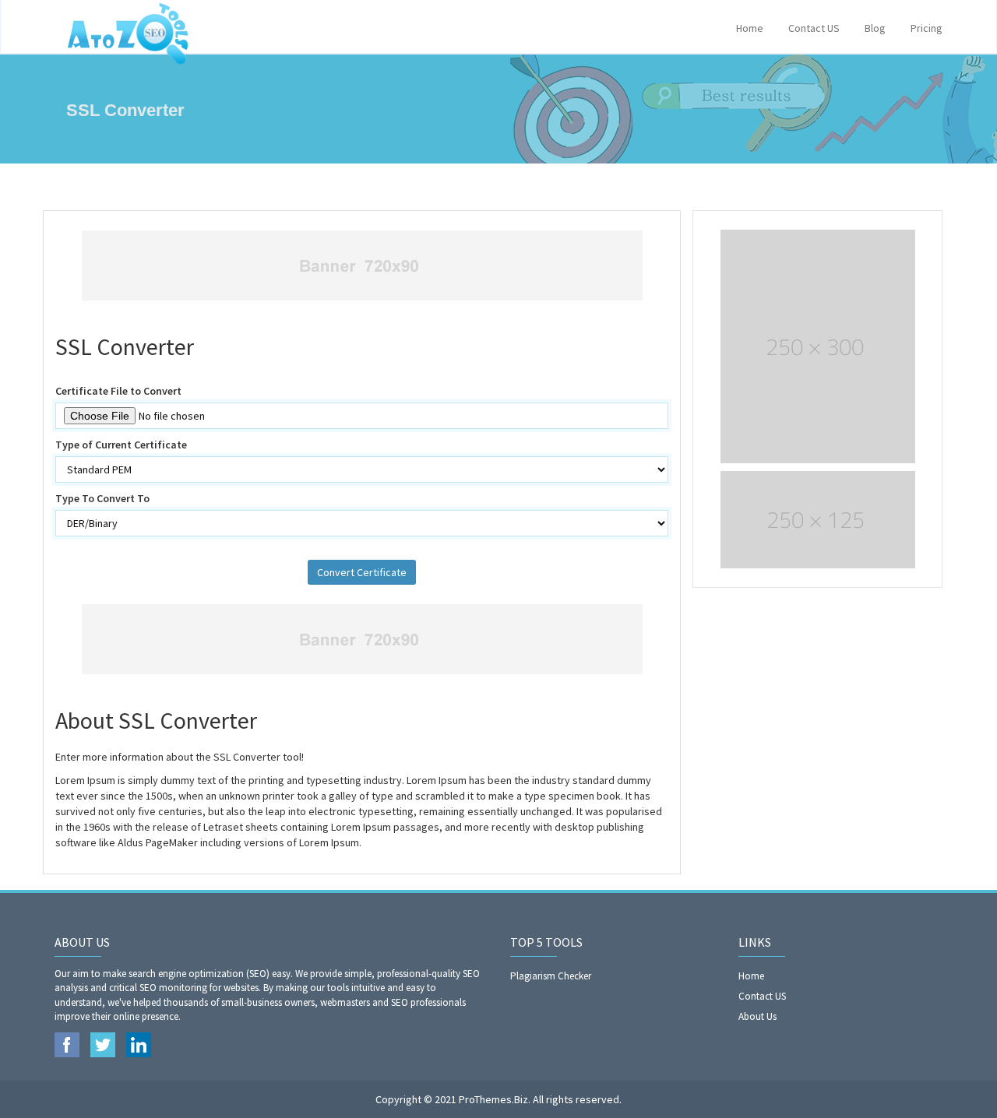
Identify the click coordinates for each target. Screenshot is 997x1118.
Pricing (926, 28)
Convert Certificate (362, 572)
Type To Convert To (102, 498)
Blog (875, 28)
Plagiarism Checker (550, 976)
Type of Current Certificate (121, 445)
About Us (757, 1016)
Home (749, 28)
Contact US (814, 28)
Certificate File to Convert (118, 391)
